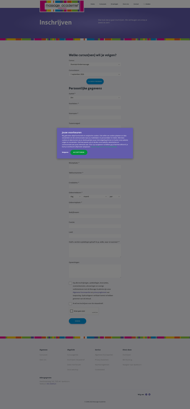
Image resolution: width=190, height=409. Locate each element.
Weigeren (65, 152)
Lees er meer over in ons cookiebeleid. (104, 147)
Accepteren (78, 152)
